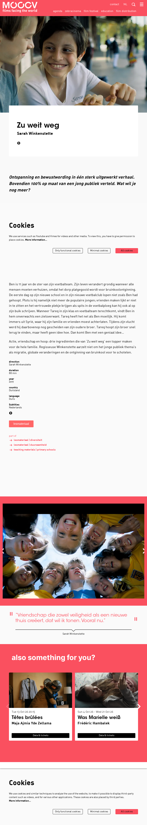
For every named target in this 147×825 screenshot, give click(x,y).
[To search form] (133, 4)
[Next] (139, 706)
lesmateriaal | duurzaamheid (30, 445)
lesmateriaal (21, 423)
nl (125, 4)
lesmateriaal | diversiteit (28, 440)
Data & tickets (40, 735)
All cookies (127, 251)
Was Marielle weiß (99, 718)
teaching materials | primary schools (35, 450)
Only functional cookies (67, 251)
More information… (36, 240)
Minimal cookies (99, 251)
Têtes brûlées (27, 718)
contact (114, 4)
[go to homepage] (20, 7)
